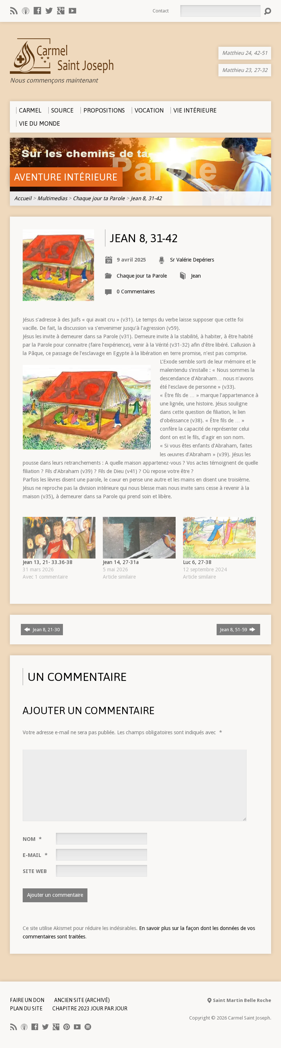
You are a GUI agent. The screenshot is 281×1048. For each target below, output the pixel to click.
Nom (32, 839)
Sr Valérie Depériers (192, 260)
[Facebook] (37, 10)
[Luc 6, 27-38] (219, 538)
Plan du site (26, 1008)
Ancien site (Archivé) (82, 1000)
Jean (196, 276)
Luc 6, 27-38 (197, 562)
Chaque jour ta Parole (99, 198)
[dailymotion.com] (88, 1027)
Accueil (22, 198)
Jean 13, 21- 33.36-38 (47, 562)
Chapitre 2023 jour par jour (89, 1008)
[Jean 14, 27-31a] (139, 538)
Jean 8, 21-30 (45, 629)
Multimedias (52, 198)
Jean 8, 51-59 (234, 629)
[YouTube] (72, 10)
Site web (35, 871)
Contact (161, 11)
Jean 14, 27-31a (121, 562)
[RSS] (14, 10)
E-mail (35, 855)
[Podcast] (25, 10)
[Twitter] (49, 10)
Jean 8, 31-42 (146, 198)
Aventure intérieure (65, 177)
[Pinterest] (66, 1027)
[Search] (267, 11)
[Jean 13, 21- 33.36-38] (59, 538)
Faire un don (27, 1000)
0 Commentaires (136, 291)
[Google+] (60, 10)
